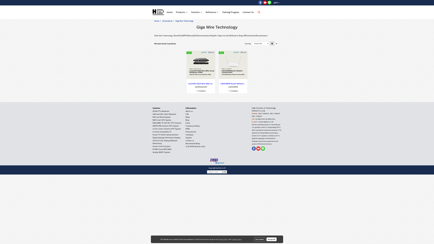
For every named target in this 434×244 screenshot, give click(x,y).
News (188, 117)
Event (188, 123)
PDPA (188, 128)
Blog (187, 120)
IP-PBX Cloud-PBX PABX (162, 149)
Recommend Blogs (193, 143)
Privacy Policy (223, 239)
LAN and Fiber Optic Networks (164, 114)
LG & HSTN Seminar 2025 (195, 146)
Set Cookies (259, 239)
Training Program (230, 12)
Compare (202, 90)
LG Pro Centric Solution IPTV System (167, 128)
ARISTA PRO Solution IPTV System (166, 125)
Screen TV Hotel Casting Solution (165, 134)
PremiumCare (191, 131)
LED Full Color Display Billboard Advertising (165, 142)
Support (189, 137)
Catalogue (189, 134)
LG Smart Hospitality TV (162, 131)
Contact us (190, 140)
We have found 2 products (165, 43)
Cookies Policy (237, 239)
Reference (211, 12)
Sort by (248, 43)
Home (169, 12)
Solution (195, 12)
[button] (259, 12)
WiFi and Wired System (162, 117)
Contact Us (248, 12)
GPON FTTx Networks (161, 111)
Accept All (271, 239)
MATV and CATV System (162, 120)
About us (189, 111)
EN (277, 2)
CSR (187, 114)
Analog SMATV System (161, 152)
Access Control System (161, 146)
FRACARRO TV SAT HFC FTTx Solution (167, 123)
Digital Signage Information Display (166, 137)
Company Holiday (193, 125)
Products (181, 12)
